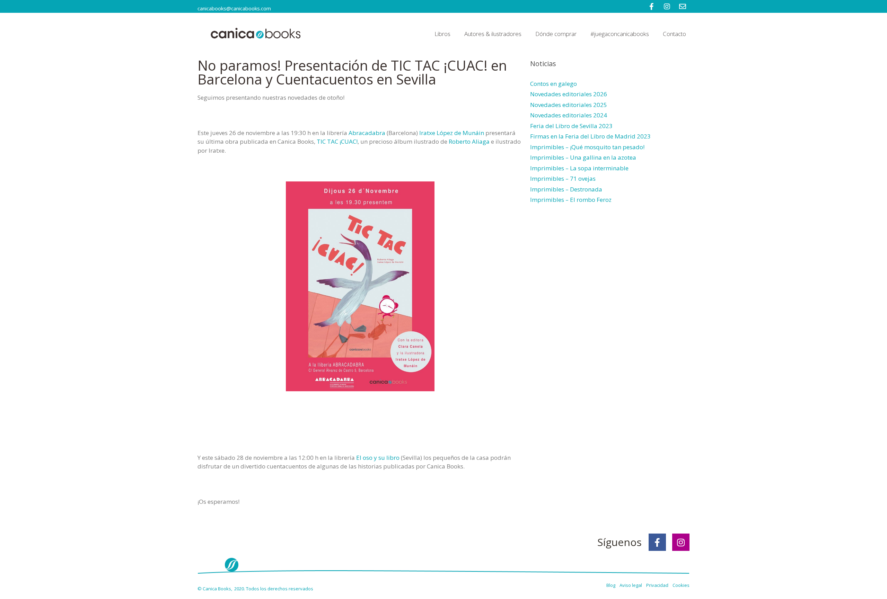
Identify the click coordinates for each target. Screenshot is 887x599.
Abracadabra (367, 133)
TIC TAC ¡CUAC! (337, 141)
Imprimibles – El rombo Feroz (571, 200)
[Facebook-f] (657, 542)
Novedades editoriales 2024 (568, 115)
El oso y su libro (377, 458)
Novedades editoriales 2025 (568, 105)
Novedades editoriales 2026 (568, 94)
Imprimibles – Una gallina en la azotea (583, 157)
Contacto (674, 34)
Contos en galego (553, 84)
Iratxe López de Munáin (451, 133)
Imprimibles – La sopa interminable (579, 168)
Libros (442, 34)
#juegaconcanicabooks (619, 34)
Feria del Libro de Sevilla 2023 (571, 126)
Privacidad (658, 585)
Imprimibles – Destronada (566, 189)
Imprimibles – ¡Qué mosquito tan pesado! (587, 147)
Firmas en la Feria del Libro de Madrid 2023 (590, 136)
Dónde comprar (556, 34)
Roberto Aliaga (469, 141)
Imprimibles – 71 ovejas (563, 178)
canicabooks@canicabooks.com (234, 8)
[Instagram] (681, 542)
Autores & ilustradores (492, 34)
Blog (611, 585)
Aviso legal (631, 585)
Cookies (681, 585)
